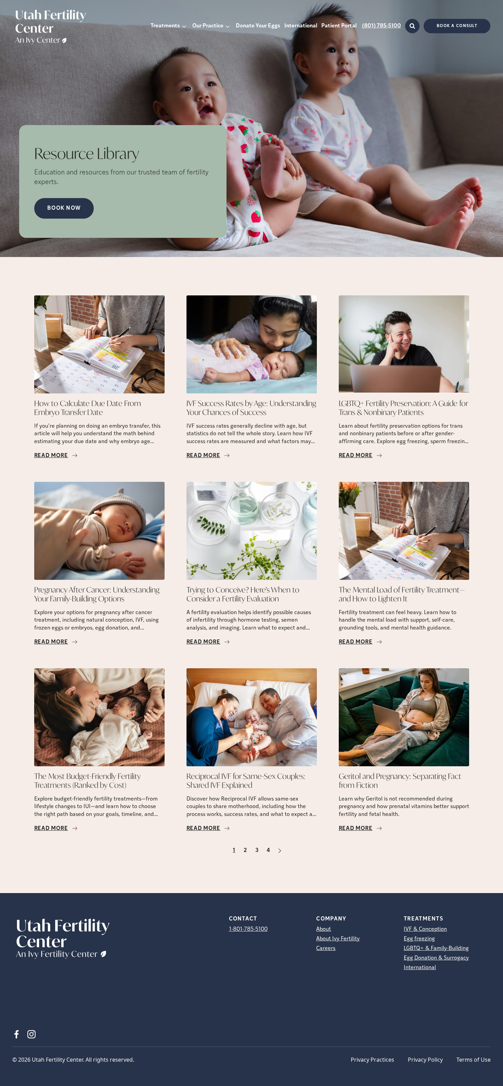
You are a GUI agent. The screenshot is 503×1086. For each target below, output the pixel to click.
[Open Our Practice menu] (227, 26)
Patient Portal (339, 26)
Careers (325, 948)
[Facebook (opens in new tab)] (16, 1034)
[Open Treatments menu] (184, 26)
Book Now (64, 208)
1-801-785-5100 (248, 929)
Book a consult (457, 26)
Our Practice (207, 26)
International (300, 26)
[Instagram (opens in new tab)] (31, 1034)
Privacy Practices (372, 1059)
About (323, 929)
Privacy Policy (425, 1059)
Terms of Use (473, 1059)
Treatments (165, 26)
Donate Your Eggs (258, 26)
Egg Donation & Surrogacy (436, 958)
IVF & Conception (425, 929)
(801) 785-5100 (381, 26)
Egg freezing (419, 939)
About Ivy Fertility (338, 939)
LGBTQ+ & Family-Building (436, 948)
